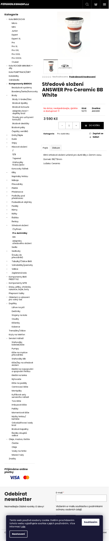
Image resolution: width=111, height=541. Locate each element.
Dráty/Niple (17, 135)
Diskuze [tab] (56, 147)
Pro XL (15, 46)
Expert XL (16, 38)
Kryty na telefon (17, 334)
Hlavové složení (19, 146)
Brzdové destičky (20, 123)
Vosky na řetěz (19, 451)
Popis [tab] (45, 147)
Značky (12, 458)
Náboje (15, 180)
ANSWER (96, 111)
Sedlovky (16, 251)
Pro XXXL (16, 54)
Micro (14, 23)
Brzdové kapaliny (20, 429)
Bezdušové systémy (22, 87)
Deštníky (16, 311)
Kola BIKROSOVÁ (17, 19)
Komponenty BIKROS (20, 83)
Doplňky (13, 303)
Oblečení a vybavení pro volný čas (19, 298)
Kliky (14, 172)
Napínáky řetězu (20, 176)
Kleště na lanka (19, 375)
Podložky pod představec (18, 197)
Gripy (14, 142)
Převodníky (17, 184)
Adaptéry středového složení (22, 242)
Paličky (15, 408)
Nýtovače (16, 379)
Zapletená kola (19, 272)
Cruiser (15, 62)
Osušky (15, 318)
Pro (13, 42)
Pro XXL (15, 50)
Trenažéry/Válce (17, 330)
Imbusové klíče (19, 404)
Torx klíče (16, 401)
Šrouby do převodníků (17, 256)
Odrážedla (14, 79)
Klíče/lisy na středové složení (22, 364)
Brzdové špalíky (20, 103)
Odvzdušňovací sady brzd (22, 424)
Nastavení (18, 534)
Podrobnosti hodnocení (82, 76)
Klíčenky (16, 322)
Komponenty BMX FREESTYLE (18, 278)
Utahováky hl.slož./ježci (18, 163)
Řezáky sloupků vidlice (19, 434)
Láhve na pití (18, 307)
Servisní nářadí (16, 338)
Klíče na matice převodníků (19, 353)
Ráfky (14, 213)
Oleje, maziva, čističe (19, 439)
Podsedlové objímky (22, 202)
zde (23, 526)
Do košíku (94, 125)
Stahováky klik (19, 358)
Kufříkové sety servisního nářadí (20, 396)
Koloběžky (14, 76)
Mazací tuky (18, 454)
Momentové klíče (20, 412)
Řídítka (15, 217)
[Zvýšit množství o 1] (76, 125)
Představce (17, 191)
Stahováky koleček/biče (18, 343)
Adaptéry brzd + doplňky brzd (20, 112)
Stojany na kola (19, 315)
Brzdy (14, 95)
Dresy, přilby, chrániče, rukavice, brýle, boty (20, 288)
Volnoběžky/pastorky (22, 265)
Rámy (14, 209)
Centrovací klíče (20, 386)
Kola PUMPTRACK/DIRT (20, 72)
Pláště (15, 188)
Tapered (16, 158)
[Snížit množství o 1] (62, 125)
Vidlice (15, 269)
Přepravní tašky (16, 293)
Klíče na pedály (19, 383)
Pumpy (15, 348)
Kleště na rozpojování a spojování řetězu (22, 370)
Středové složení (20, 225)
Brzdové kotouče (20, 107)
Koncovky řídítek (20, 168)
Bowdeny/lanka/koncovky (23, 91)
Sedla (14, 247)
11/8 (14, 154)
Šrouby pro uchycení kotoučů (22, 118)
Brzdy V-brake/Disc (22, 99)
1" (13, 150)
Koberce (16, 326)
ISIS (14, 237)
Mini (14, 26)
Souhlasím (90, 522)
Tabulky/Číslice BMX (22, 261)
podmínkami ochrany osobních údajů (79, 508)
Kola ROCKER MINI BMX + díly (21, 67)
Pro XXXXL (17, 58)
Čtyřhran (16, 229)
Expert (15, 34)
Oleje (14, 447)
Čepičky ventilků (20, 131)
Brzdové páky (18, 127)
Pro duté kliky (19, 233)
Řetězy (15, 221)
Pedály (15, 206)
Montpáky (17, 390)
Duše (14, 139)
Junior (15, 30)
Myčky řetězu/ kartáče (19, 417)
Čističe (15, 443)
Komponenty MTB (18, 283)
